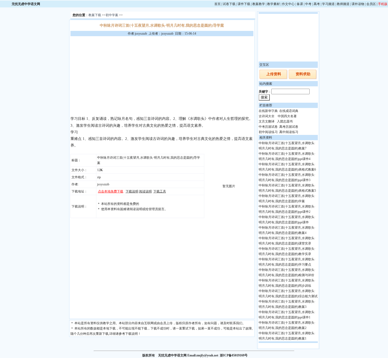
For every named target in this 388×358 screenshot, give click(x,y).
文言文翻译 (267, 121)
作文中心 (288, 4)
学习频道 (328, 4)
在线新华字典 (268, 111)
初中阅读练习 (268, 132)
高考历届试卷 (288, 127)
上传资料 (273, 74)
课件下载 (244, 4)
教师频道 (343, 4)
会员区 (371, 4)
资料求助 (303, 74)
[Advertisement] (161, 76)
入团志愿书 (285, 121)
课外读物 (358, 4)
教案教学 (258, 4)
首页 (217, 4)
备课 (300, 4)
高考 (317, 4)
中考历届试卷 (268, 127)
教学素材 (273, 4)
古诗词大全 (267, 116)
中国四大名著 (287, 116)
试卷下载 (229, 4)
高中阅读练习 (288, 132)
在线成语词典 (288, 111)
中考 (308, 4)
